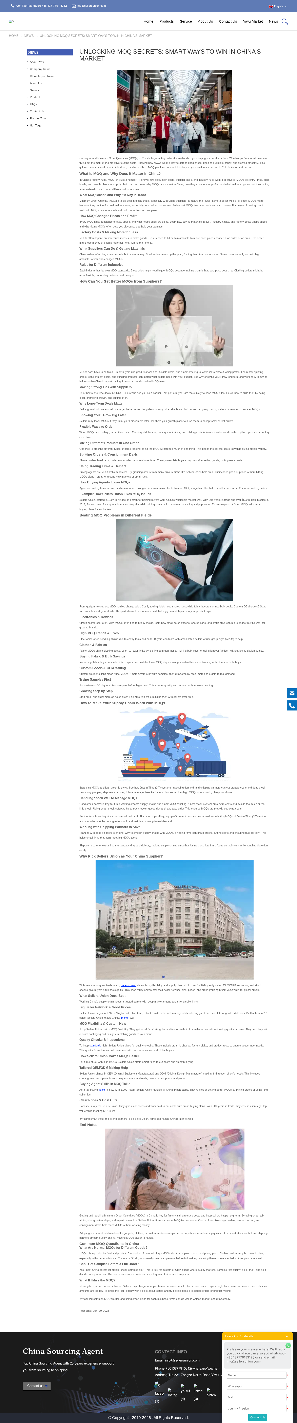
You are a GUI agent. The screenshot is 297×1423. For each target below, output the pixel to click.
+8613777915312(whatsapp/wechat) (192, 1368)
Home (148, 21)
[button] (257, 1336)
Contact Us (228, 21)
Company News (40, 69)
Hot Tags (35, 125)
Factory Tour (38, 118)
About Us (205, 21)
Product (35, 97)
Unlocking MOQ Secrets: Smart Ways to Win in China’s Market (96, 36)
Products (166, 21)
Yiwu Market (253, 21)
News (273, 21)
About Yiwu (37, 62)
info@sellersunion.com (182, 1360)
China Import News (42, 76)
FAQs (33, 104)
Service (186, 21)
